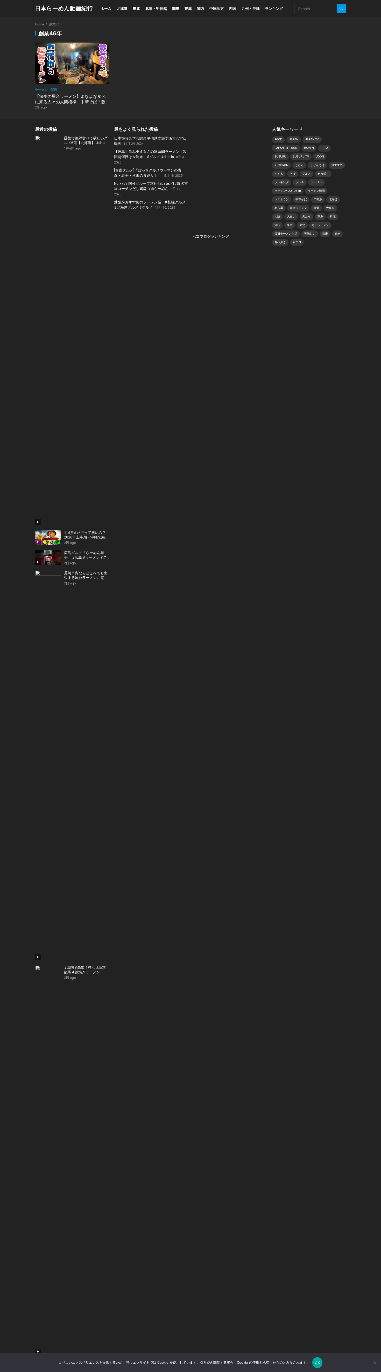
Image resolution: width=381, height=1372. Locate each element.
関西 (200, 8)
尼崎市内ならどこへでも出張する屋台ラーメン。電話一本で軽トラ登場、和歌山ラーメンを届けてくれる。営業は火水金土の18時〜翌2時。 (86, 575)
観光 (337, 233)
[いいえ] (374, 1362)
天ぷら (306, 216)
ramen (309, 148)
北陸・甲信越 (156, 8)
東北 (136, 8)
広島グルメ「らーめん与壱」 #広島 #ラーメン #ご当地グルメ (85, 555)
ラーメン (316, 182)
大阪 (277, 216)
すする (278, 173)
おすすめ (337, 165)
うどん (299, 165)
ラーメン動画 (316, 191)
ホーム (106, 8)
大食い (291, 216)
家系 (320, 216)
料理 (333, 216)
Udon (320, 156)
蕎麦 (325, 233)
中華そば (301, 199)
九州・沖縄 (251, 8)
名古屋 (278, 208)
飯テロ (297, 242)
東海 (188, 8)
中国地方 (216, 8)
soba (324, 148)
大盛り (330, 208)
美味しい (309, 233)
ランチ (299, 182)
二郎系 (318, 199)
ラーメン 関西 (46, 90)
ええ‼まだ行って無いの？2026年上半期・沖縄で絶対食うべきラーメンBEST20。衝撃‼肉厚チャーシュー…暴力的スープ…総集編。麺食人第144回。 (86, 535)
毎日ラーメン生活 (285, 233)
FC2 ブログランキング (211, 236)
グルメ (306, 173)
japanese (312, 139)
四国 (232, 8)
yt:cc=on (281, 165)
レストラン (281, 199)
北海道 (122, 8)
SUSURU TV (301, 156)
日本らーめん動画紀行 (64, 8)
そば (292, 173)
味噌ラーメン (298, 208)
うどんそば (317, 165)
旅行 (277, 225)
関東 (175, 8)
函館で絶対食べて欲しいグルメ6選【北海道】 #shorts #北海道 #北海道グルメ (86, 140)
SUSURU (280, 156)
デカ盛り (323, 173)
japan (293, 139)
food (278, 139)
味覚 (316, 208)
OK (317, 1363)
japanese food (285, 148)
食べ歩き (280, 242)
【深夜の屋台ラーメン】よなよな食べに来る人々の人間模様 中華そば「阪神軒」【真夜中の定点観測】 (70, 102)
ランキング (274, 8)
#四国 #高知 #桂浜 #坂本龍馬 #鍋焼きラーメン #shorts (85, 969)
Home (39, 24)
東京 (290, 225)
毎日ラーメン (320, 225)
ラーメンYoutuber (287, 191)
